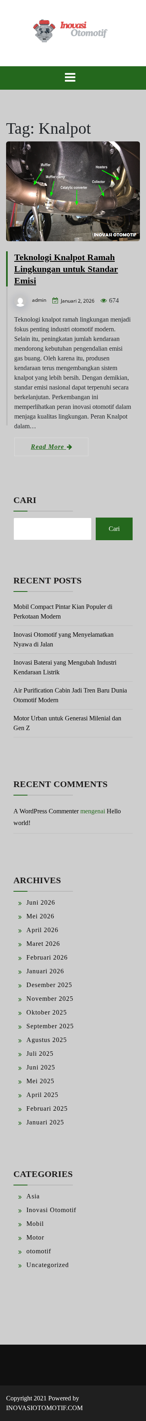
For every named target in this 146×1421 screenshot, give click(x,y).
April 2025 (42, 1094)
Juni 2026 (40, 902)
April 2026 (42, 929)
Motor (35, 1237)
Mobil (35, 1223)
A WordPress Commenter (46, 811)
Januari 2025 (45, 1122)
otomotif (38, 1251)
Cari (24, 500)
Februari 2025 (47, 1108)
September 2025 (50, 1026)
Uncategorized (47, 1264)
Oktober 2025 (46, 1012)
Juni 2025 (40, 1067)
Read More (48, 446)
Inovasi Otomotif (51, 1209)
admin (39, 300)
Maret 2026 (43, 943)
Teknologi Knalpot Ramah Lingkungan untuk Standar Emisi (66, 269)
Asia (33, 1196)
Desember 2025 (49, 984)
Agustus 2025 (46, 1039)
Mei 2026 (40, 916)
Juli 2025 (40, 1053)
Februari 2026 (47, 957)
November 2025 (49, 998)
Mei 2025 (40, 1081)
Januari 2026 (45, 971)
